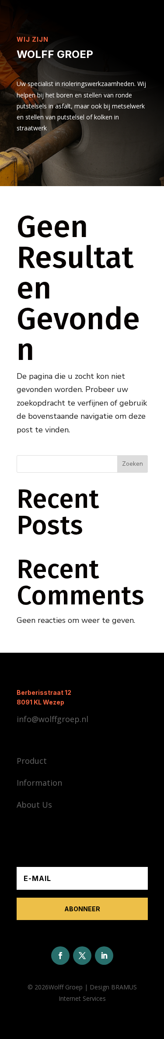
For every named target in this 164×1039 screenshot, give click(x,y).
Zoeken (132, 464)
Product (32, 760)
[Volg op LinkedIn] (104, 955)
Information (39, 782)
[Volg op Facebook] (60, 955)
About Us (34, 804)
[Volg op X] (82, 955)
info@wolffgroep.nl (52, 719)
